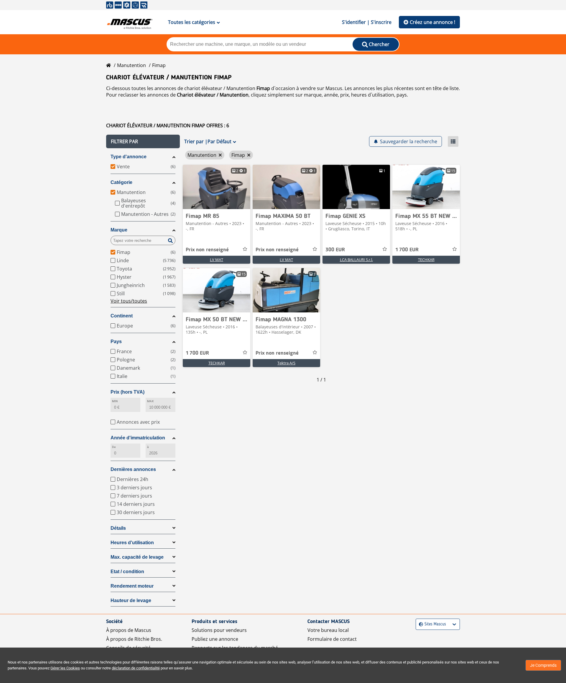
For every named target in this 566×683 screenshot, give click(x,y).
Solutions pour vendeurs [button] (219, 630)
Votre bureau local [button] (328, 630)
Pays (116, 341)
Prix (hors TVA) (127, 392)
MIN (115, 401)
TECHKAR (426, 259)
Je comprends (543, 665)
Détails (118, 528)
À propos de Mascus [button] (128, 630)
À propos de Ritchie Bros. (134, 639)
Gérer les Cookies (65, 668)
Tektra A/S (286, 363)
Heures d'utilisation (132, 542)
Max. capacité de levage (137, 557)
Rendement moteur (132, 586)
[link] (216, 187)
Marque (119, 229)
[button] (143, 141)
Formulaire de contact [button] (332, 639)
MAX (150, 401)
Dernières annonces (133, 469)
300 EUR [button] (335, 249)
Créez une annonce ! (432, 22)
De (114, 447)
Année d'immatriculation (138, 437)
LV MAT (216, 259)
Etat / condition (127, 571)
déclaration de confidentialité (136, 668)
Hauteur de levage (131, 600)
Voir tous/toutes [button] (129, 301)
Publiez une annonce (215, 639)
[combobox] (419, 624)
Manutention (131, 65)
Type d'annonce (129, 156)
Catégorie (121, 182)
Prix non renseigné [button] (207, 249)
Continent (122, 315)
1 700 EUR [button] (407, 249)
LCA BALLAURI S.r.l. (356, 259)
